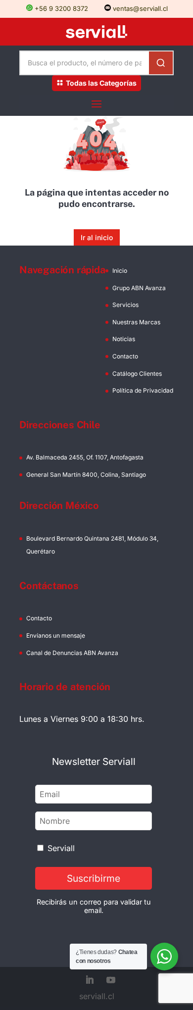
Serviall (61, 848)
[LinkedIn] (89, 980)
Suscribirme (93, 878)
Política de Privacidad (142, 390)
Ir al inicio (97, 237)
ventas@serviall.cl (139, 8)
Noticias (123, 339)
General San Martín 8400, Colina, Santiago (86, 474)
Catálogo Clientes (137, 373)
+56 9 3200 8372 (60, 8)
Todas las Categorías (101, 83)
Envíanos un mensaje (55, 635)
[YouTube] (110, 980)
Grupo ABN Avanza (139, 288)
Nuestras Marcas (136, 322)
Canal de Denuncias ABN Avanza (72, 652)
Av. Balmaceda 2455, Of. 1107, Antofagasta (85, 457)
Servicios (125, 304)
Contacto (125, 356)
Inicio (119, 270)
